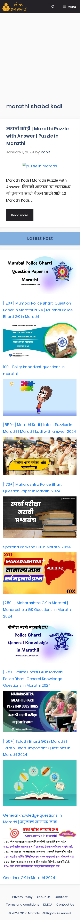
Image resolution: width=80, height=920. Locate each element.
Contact (61, 897)
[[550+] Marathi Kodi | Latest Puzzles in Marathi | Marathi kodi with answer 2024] (40, 398)
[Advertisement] (40, 53)
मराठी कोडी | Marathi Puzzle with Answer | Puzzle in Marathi (37, 136)
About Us (43, 897)
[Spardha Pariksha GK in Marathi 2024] (40, 518)
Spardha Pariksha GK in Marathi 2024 (37, 547)
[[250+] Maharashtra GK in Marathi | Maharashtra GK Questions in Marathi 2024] (40, 574)
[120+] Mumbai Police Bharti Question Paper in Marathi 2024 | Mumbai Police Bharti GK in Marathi (38, 310)
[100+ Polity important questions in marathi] (40, 341)
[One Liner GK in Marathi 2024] (40, 849)
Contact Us (65, 904)
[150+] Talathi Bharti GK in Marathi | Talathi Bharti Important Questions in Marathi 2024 (36, 748)
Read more (19, 215)
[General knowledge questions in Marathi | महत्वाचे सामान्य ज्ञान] (40, 784)
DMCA (47, 904)
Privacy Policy (22, 897)
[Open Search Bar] (53, 6)
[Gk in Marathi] (17, 6)
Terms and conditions (22, 904)
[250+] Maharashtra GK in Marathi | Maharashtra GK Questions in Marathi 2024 (37, 609)
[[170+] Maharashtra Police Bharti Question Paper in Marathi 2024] (40, 457)
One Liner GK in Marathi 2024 (29, 877)
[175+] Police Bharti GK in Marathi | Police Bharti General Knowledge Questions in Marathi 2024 (34, 678)
